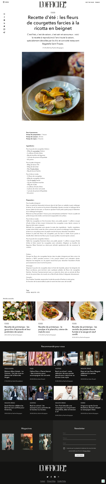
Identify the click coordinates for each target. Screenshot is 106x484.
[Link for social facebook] (51, 477)
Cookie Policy (61, 481)
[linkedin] (4, 23)
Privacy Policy (86, 451)
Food (53, 12)
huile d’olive (35, 169)
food (28, 292)
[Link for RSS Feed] (58, 477)
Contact (42, 481)
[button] (51, 442)
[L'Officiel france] (53, 4)
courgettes (36, 151)
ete (38, 292)
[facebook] (4, 17)
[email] (4, 14)
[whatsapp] (4, 29)
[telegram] (4, 32)
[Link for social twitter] (47, 477)
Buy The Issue (90, 2)
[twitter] (4, 26)
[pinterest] (4, 20)
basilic (34, 180)
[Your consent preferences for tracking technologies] (103, 481)
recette (33, 292)
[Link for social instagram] (55, 477)
